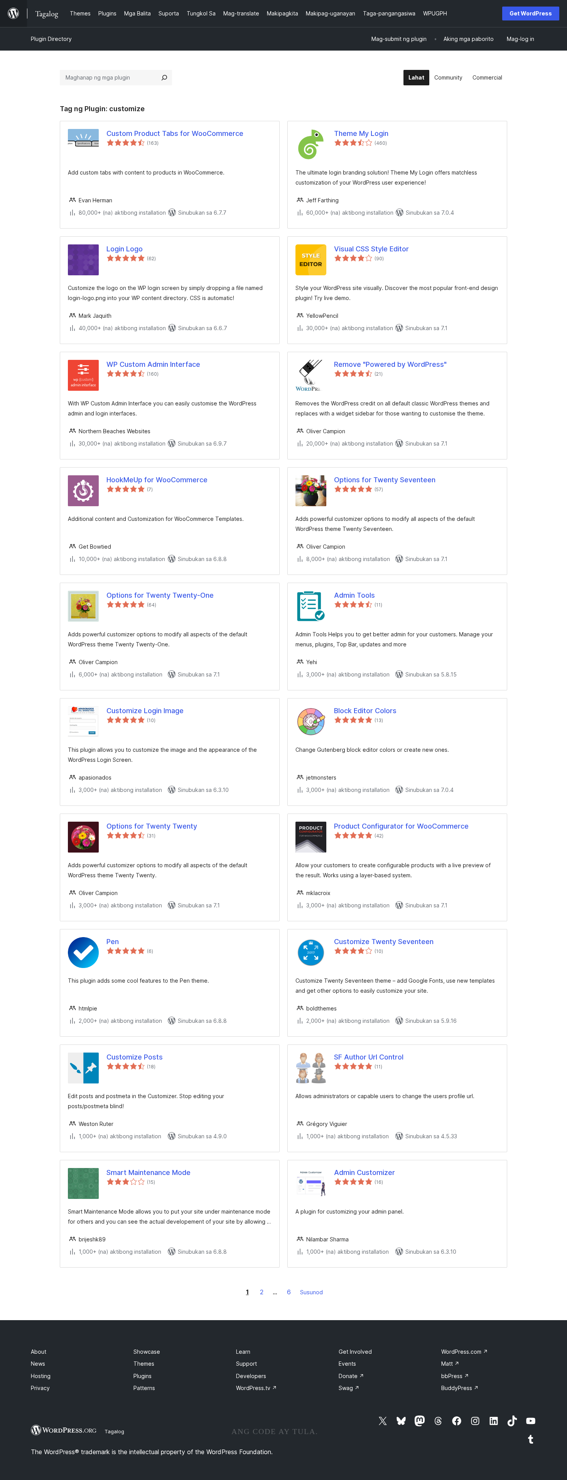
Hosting (41, 1376)
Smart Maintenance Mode (148, 1172)
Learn (243, 1351)
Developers (251, 1376)
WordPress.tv (256, 1388)
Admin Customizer (364, 1172)
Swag (349, 1388)
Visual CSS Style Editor (371, 249)
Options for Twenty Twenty (151, 826)
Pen (112, 942)
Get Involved (355, 1351)
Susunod (311, 1292)
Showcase (146, 1351)
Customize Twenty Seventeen (384, 942)
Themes (143, 1363)
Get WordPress (531, 13)
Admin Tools (354, 595)
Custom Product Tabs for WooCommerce (174, 133)
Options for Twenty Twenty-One (160, 595)
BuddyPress (460, 1388)
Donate (351, 1376)
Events (347, 1363)
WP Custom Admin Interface (153, 364)
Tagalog (114, 1431)
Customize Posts (134, 1057)
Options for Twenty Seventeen (384, 480)
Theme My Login (361, 133)
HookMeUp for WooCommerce (157, 480)
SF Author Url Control (368, 1057)
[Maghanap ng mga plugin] (164, 77)
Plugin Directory (51, 39)
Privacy (40, 1388)
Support (246, 1363)
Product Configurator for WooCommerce (401, 826)
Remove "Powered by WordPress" (390, 364)
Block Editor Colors (365, 711)
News (38, 1363)
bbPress (455, 1376)
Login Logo (124, 249)
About (38, 1351)
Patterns (144, 1388)
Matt (450, 1363)
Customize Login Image (145, 711)
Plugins (142, 1376)
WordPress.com (464, 1351)
